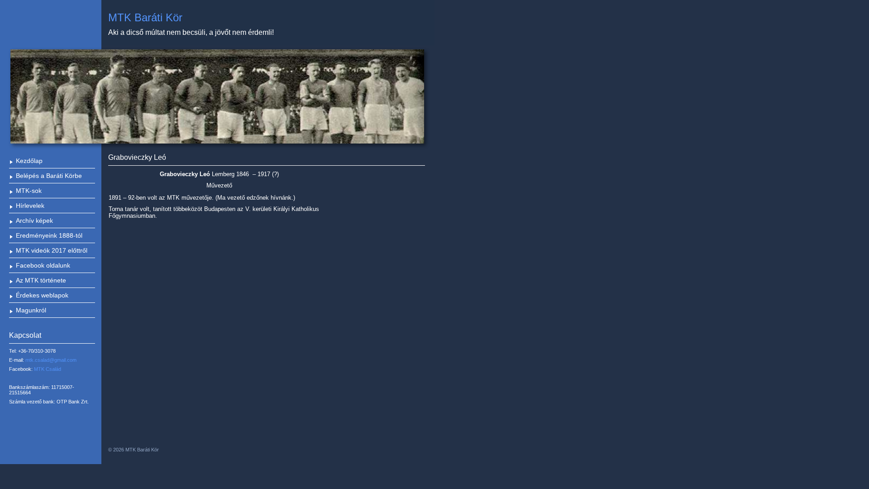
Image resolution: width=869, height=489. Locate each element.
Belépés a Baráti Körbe (49, 175)
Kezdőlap (29, 160)
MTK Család (47, 369)
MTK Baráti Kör (145, 17)
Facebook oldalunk (43, 265)
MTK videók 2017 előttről (51, 250)
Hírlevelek (30, 205)
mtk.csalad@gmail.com (50, 360)
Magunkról (31, 310)
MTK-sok (29, 190)
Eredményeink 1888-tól (49, 235)
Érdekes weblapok (42, 295)
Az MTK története (41, 280)
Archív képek (34, 220)
